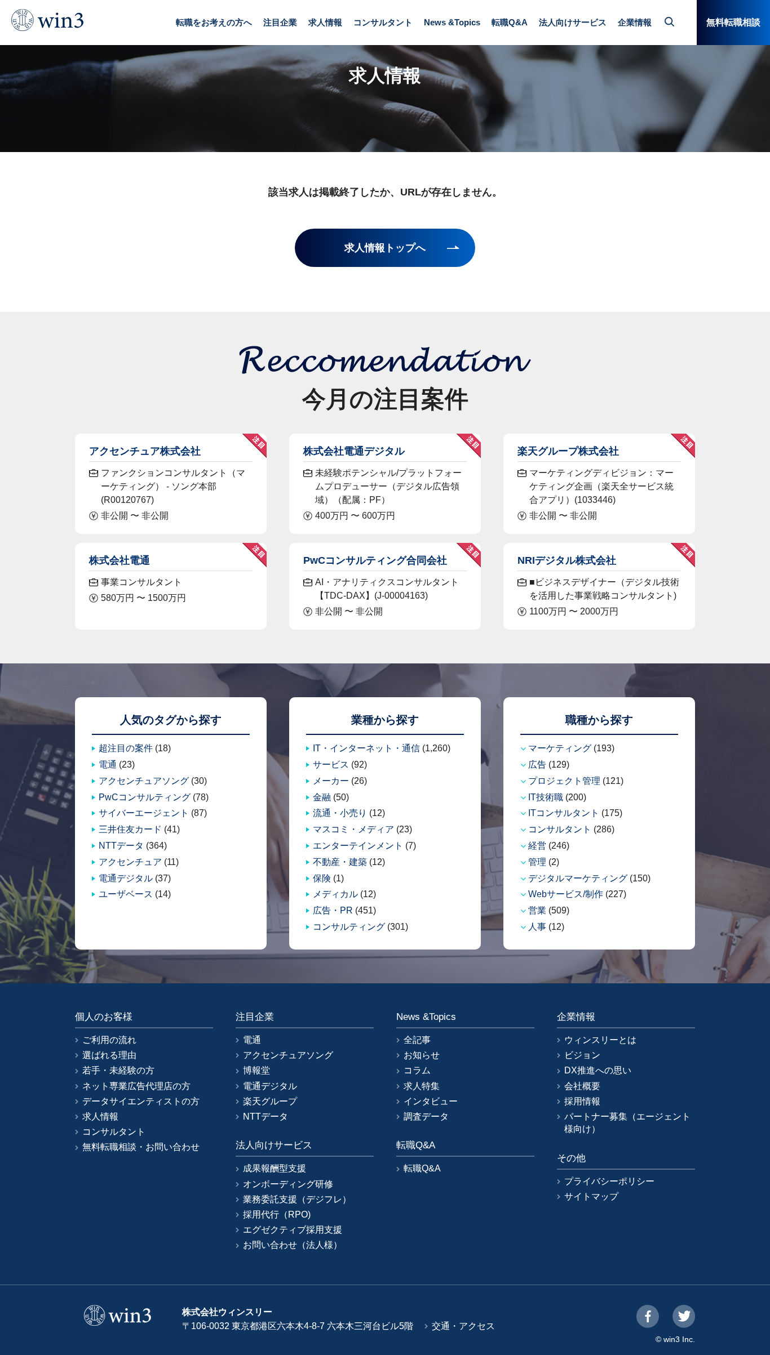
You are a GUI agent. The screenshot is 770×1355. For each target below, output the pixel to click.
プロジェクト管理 (564, 781)
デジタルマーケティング (577, 878)
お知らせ (422, 1055)
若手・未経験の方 (118, 1070)
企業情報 (635, 22)
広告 (537, 764)
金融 (322, 797)
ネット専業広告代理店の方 (136, 1086)
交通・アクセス (463, 1326)
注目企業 (280, 22)
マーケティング (559, 748)
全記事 (417, 1040)
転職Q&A (510, 22)
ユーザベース (126, 894)
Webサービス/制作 (565, 894)
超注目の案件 (126, 748)
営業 (537, 910)
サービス (331, 764)
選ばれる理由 (109, 1055)
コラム (417, 1070)
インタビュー (431, 1101)
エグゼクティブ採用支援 (292, 1229)
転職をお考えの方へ (214, 22)
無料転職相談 (733, 22)
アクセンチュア (130, 862)
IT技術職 (545, 797)
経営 (537, 845)
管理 (537, 862)
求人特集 (422, 1086)
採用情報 (582, 1101)
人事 (537, 926)
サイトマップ (591, 1196)
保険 (322, 878)
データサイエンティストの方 (141, 1101)
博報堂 (256, 1070)
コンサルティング (349, 926)
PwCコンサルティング (145, 797)
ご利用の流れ (109, 1040)
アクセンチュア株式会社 (145, 451)
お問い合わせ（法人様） (292, 1245)
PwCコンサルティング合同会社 (375, 560)
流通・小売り (340, 813)
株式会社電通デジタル (354, 451)
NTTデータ (121, 845)
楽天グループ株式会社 (568, 451)
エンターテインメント (358, 845)
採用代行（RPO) (277, 1214)
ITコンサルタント (563, 813)
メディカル (335, 894)
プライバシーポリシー (609, 1181)
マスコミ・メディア (353, 829)
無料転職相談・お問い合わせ (141, 1147)
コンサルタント (383, 22)
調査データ (426, 1116)
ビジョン (582, 1055)
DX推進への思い (597, 1070)
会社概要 (582, 1086)
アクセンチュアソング (144, 781)
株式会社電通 (119, 560)
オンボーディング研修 (288, 1184)
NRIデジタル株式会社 (566, 560)
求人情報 (325, 22)
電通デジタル (126, 878)
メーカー (331, 781)
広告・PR (333, 910)
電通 (108, 764)
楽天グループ (270, 1101)
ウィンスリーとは (600, 1040)
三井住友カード (130, 829)
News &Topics (452, 22)
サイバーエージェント (144, 813)
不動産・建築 (340, 862)
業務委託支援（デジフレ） (297, 1199)
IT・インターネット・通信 (366, 748)
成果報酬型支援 (274, 1168)
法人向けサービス (573, 22)
